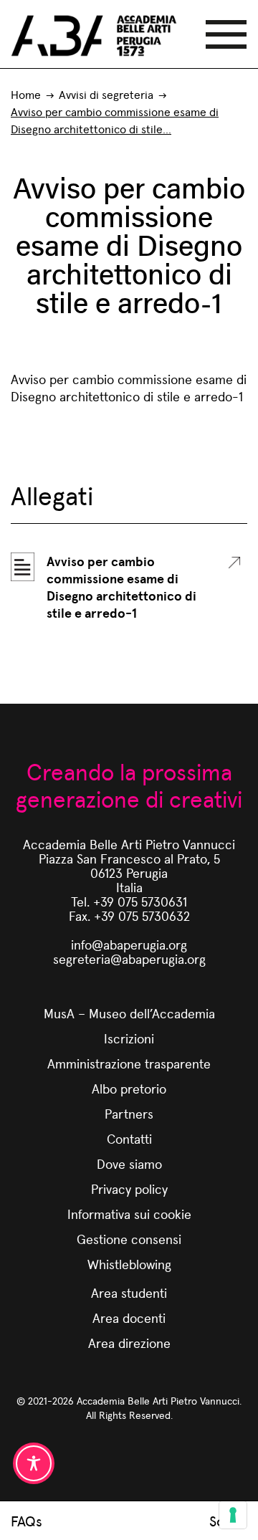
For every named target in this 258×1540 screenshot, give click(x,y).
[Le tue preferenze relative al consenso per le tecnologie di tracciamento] (233, 1515)
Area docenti (129, 1317)
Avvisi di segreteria (106, 94)
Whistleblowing (129, 1264)
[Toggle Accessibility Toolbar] (33, 1463)
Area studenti (129, 1292)
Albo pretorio (129, 1088)
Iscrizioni (129, 1038)
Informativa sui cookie (129, 1214)
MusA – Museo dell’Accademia (129, 1013)
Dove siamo (129, 1163)
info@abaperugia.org (129, 944)
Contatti (129, 1138)
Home (26, 94)
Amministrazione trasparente (129, 1063)
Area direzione (129, 1343)
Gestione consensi (129, 1239)
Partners (129, 1113)
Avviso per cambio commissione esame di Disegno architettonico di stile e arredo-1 (121, 587)
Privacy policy (129, 1188)
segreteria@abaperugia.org (129, 958)
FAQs (26, 1521)
